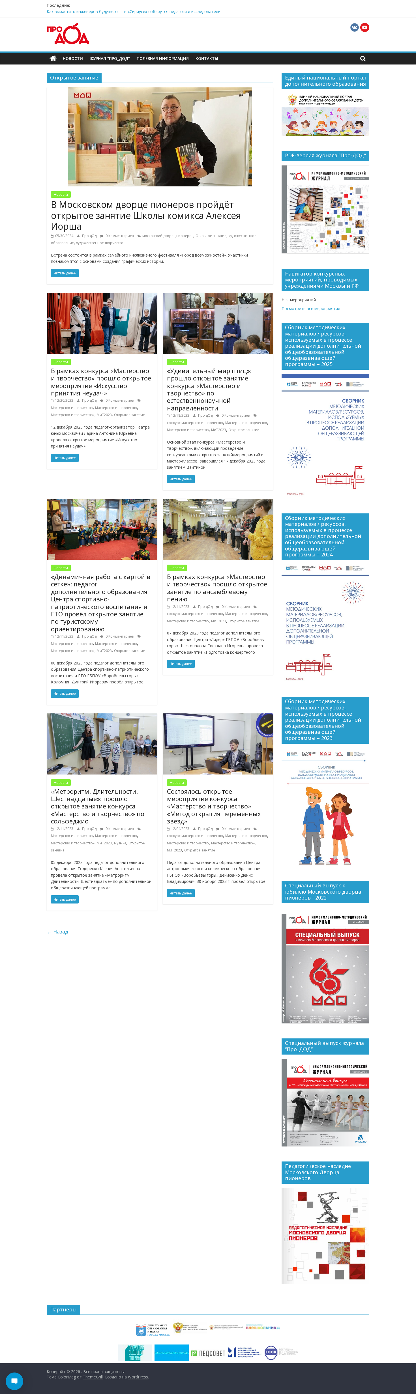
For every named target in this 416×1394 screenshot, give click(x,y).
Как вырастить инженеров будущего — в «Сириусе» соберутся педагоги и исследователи (133, 13)
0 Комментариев (119, 235)
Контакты (207, 58)
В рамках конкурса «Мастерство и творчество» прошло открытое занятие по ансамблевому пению (217, 587)
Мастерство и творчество (72, 407)
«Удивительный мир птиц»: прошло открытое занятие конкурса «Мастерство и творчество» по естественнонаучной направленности (209, 389)
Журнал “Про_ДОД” (110, 58)
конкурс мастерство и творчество (195, 422)
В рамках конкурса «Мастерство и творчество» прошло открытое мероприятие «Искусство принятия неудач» (101, 381)
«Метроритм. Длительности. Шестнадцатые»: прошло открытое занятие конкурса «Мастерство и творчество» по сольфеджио (97, 806)
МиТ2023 (104, 414)
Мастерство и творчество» (73, 414)
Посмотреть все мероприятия (311, 308)
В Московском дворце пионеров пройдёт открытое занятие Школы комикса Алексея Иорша (146, 215)
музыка (120, 843)
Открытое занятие (211, 235)
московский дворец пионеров (167, 235)
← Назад (57, 931)
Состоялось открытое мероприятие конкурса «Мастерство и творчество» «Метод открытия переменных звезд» (214, 806)
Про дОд (89, 235)
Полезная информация (163, 58)
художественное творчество (99, 242)
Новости (73, 58)
